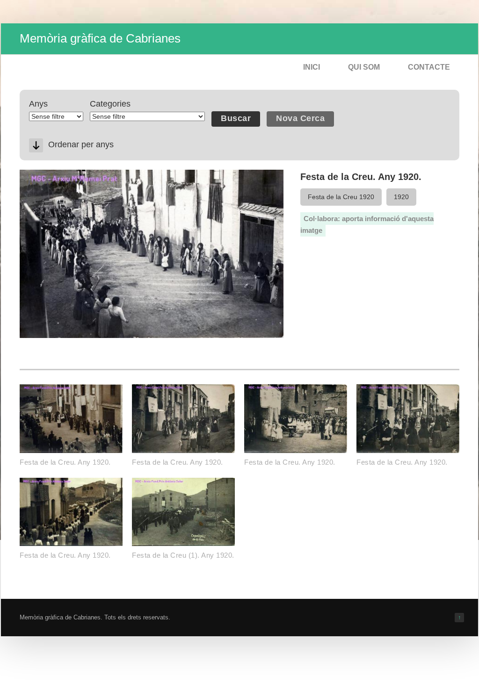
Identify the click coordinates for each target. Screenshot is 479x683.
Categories (110, 103)
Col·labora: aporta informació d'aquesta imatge (367, 225)
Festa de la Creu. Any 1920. (65, 462)
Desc (36, 145)
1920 (401, 197)
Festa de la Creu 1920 (341, 197)
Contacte (429, 67)
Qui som (364, 67)
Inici (311, 67)
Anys (38, 103)
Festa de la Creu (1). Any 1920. (183, 555)
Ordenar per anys (81, 144)
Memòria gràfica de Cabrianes (100, 38)
